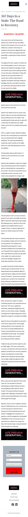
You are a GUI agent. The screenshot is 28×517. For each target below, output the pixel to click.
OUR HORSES (9, 11)
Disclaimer (14, 494)
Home (2, 11)
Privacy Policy (14, 497)
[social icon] (13, 505)
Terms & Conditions (14, 500)
